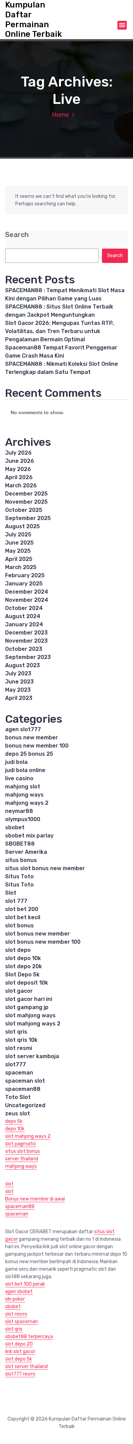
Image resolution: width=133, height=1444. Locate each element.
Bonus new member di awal (35, 1199)
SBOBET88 (20, 844)
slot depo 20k (23, 966)
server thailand (21, 1159)
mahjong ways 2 (26, 803)
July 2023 (18, 673)
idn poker (15, 1299)
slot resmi (18, 1048)
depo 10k (15, 1129)
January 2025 (24, 583)
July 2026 (18, 453)
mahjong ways (24, 794)
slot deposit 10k (26, 982)
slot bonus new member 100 (42, 942)
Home (60, 115)
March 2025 (20, 567)
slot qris (16, 1032)
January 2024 (24, 624)
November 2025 (26, 502)
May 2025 (18, 551)
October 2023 (23, 649)
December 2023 (26, 632)
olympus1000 (22, 819)
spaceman (19, 1072)
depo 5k (14, 1121)
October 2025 (23, 510)
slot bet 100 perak (25, 1284)
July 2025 (18, 534)
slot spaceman (21, 1321)
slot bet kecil (22, 917)
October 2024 (24, 608)
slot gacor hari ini (28, 999)
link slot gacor (20, 1351)
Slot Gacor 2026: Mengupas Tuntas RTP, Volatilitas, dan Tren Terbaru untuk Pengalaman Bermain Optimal (59, 331)
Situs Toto (19, 876)
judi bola (16, 762)
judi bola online (25, 770)
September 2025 (28, 518)
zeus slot (17, 1113)
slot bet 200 (21, 909)
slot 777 (16, 901)
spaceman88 (23, 1089)
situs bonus (21, 860)
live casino (19, 778)
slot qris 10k (21, 1040)
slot (9, 1184)
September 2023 (28, 657)
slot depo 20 (19, 1344)
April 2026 (19, 477)
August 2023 (22, 665)
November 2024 (26, 600)
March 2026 (21, 485)
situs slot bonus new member (45, 868)
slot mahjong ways (30, 1015)
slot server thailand (26, 1366)
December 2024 (26, 591)
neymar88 (19, 811)
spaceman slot (25, 1081)
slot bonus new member (37, 933)
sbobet (15, 827)
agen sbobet (19, 1291)
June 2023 (19, 681)
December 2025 (26, 493)
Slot (10, 893)
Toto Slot (18, 1097)
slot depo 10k (23, 958)
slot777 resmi (20, 1374)
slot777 (15, 1064)
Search (17, 235)
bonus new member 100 (37, 745)
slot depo (18, 950)
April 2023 (18, 698)
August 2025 (22, 526)
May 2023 (18, 690)
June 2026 (19, 461)
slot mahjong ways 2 (32, 1023)
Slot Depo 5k (22, 974)
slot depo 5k (18, 1359)
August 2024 (22, 616)
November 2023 (26, 641)
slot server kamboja (32, 1056)
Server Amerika (26, 852)
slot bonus (19, 925)
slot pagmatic (20, 1144)
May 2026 (18, 469)
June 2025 (19, 542)
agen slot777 (23, 729)
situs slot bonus (22, 1151)
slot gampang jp (26, 1007)
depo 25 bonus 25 (29, 754)
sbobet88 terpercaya (29, 1336)
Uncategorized (25, 1105)
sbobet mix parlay (29, 835)
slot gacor (19, 991)
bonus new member (31, 737)
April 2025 (18, 559)
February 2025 (25, 575)
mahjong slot (22, 786)
